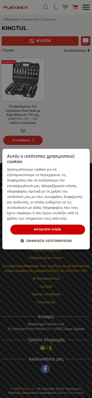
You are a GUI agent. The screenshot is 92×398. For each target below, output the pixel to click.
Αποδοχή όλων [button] (47, 229)
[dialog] (46, 199)
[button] (46, 240)
